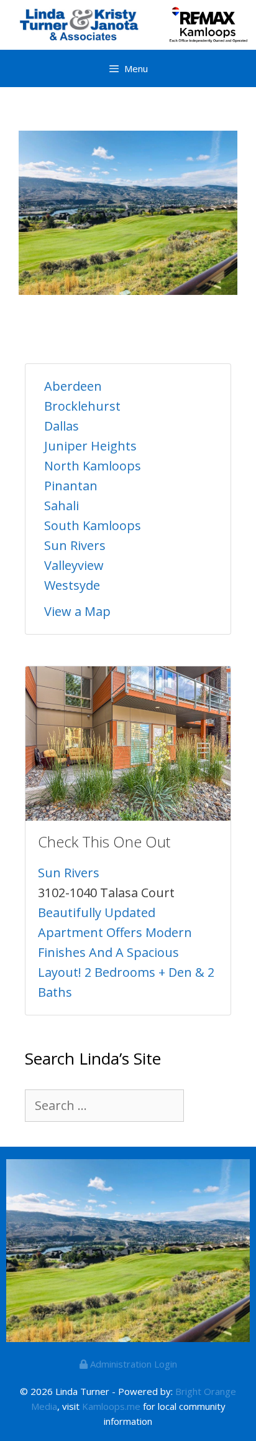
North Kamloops (92, 465)
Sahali (61, 505)
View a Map (77, 611)
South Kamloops (92, 525)
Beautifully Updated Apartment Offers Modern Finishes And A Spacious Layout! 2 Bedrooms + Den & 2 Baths (126, 952)
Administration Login (132, 1364)
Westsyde (72, 585)
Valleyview (74, 565)
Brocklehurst (82, 406)
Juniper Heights (90, 445)
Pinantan (71, 485)
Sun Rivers (75, 545)
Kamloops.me (111, 1406)
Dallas (61, 425)
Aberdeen (73, 386)
